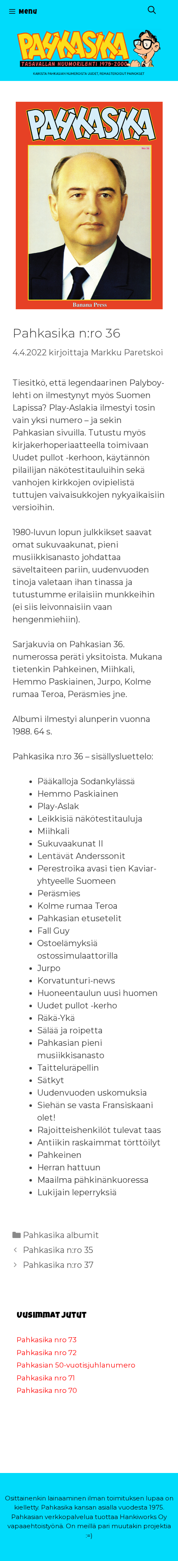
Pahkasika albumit (61, 1235)
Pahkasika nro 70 (47, 1390)
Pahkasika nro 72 (47, 1352)
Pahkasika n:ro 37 (58, 1265)
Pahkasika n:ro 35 (58, 1250)
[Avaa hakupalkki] (152, 11)
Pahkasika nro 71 (46, 1378)
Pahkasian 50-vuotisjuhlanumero (76, 1365)
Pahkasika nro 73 (47, 1340)
